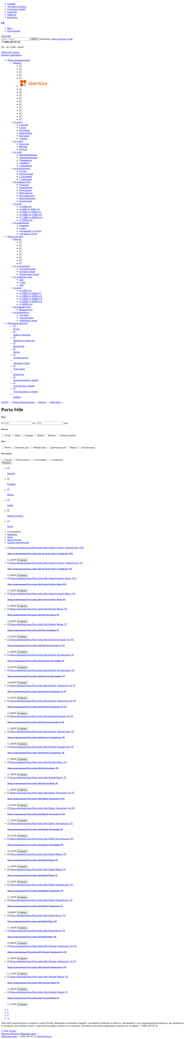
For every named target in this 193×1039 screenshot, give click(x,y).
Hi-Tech (23, 149)
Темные (23, 138)
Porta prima (55, 402)
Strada (17, 435)
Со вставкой (25, 176)
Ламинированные (28, 157)
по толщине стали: (22, 277)
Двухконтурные (27, 268)
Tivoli (7, 435)
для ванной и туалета (30, 231)
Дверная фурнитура (17, 323)
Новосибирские (27, 198)
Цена (10, 537)
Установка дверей (16, 9)
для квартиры (26, 317)
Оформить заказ (28, 1033)
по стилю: (18, 141)
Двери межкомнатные (18, 60)
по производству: (22, 182)
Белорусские (25, 201)
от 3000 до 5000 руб (29, 209)
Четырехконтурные (29, 274)
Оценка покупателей (18, 542)
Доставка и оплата (16, 6)
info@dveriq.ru (44, 1036)
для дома (23, 315)
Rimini (40, 435)
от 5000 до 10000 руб (30, 212)
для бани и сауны (28, 233)
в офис (22, 228)
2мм (21, 285)
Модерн (23, 146)
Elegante (29, 435)
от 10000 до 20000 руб (30, 296)
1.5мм (22, 282)
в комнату (24, 225)
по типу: (17, 152)
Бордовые (24, 135)
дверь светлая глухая (61, 39)
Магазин (5, 1033)
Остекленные (26, 174)
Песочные (24, 130)
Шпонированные (28, 154)
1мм (21, 279)
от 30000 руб (25, 220)
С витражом (25, 179)
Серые (22, 127)
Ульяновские (25, 187)
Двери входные (15, 236)
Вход (9, 28)
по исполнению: (21, 168)
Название (12, 534)
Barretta (51, 435)
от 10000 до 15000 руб (30, 214)
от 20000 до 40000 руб (30, 298)
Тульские (24, 184)
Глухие (23, 171)
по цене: (17, 203)
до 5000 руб (25, 290)
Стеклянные (25, 165)
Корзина (15, 1033)
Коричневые (25, 133)
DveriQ (4, 402)
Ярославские (26, 193)
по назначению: (21, 223)
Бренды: (17, 63)
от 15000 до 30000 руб (30, 217)
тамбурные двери (28, 320)
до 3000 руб (25, 206)
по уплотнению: (21, 266)
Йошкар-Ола (25, 309)
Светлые (23, 125)
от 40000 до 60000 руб (30, 301)
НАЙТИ (34, 39)
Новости (11, 14)
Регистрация (13, 31)
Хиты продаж (14, 539)
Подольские (25, 190)
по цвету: (18, 122)
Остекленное (22, 459)
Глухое (8, 459)
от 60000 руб (25, 304)
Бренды (42, 402)
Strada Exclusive (67, 435)
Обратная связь (9, 1036)
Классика (24, 144)
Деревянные (25, 160)
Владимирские (27, 195)
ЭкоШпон (24, 163)
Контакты (12, 17)
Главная (11, 3)
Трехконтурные (27, 271)
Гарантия (12, 12)
